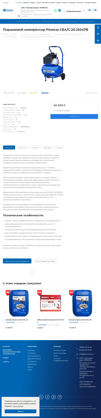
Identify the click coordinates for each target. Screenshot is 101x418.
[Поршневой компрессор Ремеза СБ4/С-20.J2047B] (54, 65)
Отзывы (59, 147)
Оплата (35, 147)
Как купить (23, 147)
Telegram (47, 397)
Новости (30, 367)
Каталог (6, 346)
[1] (30, 93)
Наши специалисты (34, 356)
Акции (6, 358)
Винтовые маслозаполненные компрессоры (12, 352)
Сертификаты (32, 361)
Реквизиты (31, 350)
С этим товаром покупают (45, 261)
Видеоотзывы (32, 364)
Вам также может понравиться (17, 261)
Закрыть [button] (21, 411)
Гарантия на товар (60, 353)
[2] (31, 93)
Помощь (57, 346)
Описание (9, 147)
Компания (32, 346)
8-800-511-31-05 (86, 347)
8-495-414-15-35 (85, 350)
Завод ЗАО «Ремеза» (34, 358)
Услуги (6, 361)
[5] (36, 93)
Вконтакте (41, 397)
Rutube (60, 397)
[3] (33, 93)
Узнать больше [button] (18, 406)
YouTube (53, 397)
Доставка (47, 147)
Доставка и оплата (60, 350)
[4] (35, 93)
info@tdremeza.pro (73, 11)
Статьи (30, 369)
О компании (32, 353)
